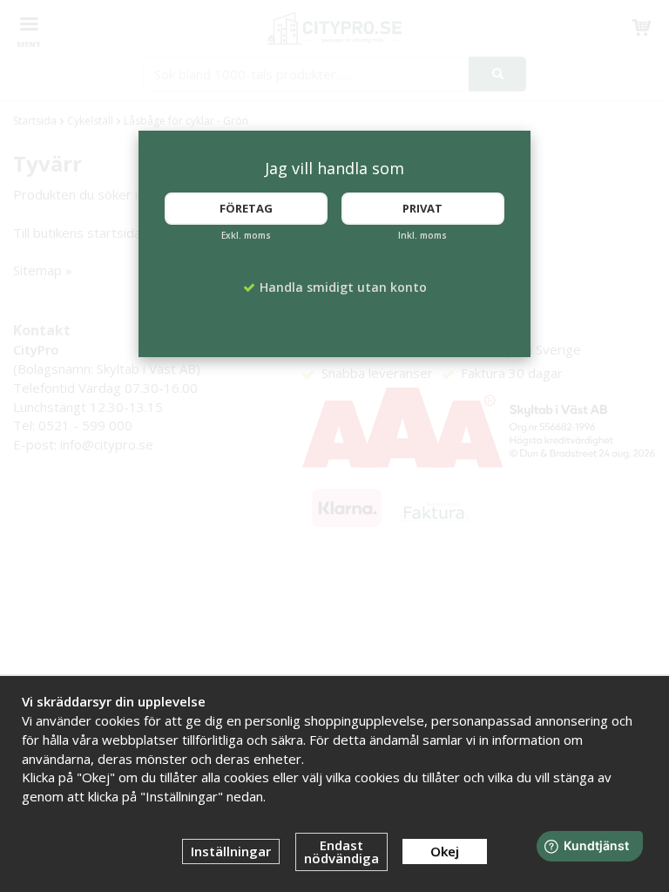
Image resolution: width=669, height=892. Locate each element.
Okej (444, 851)
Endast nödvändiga (341, 851)
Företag (246, 208)
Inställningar (231, 851)
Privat (422, 208)
